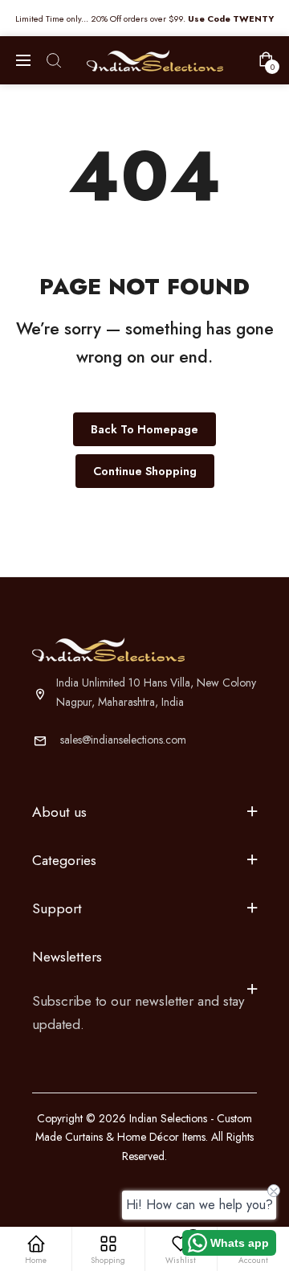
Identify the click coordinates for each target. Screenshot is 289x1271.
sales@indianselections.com (123, 740)
